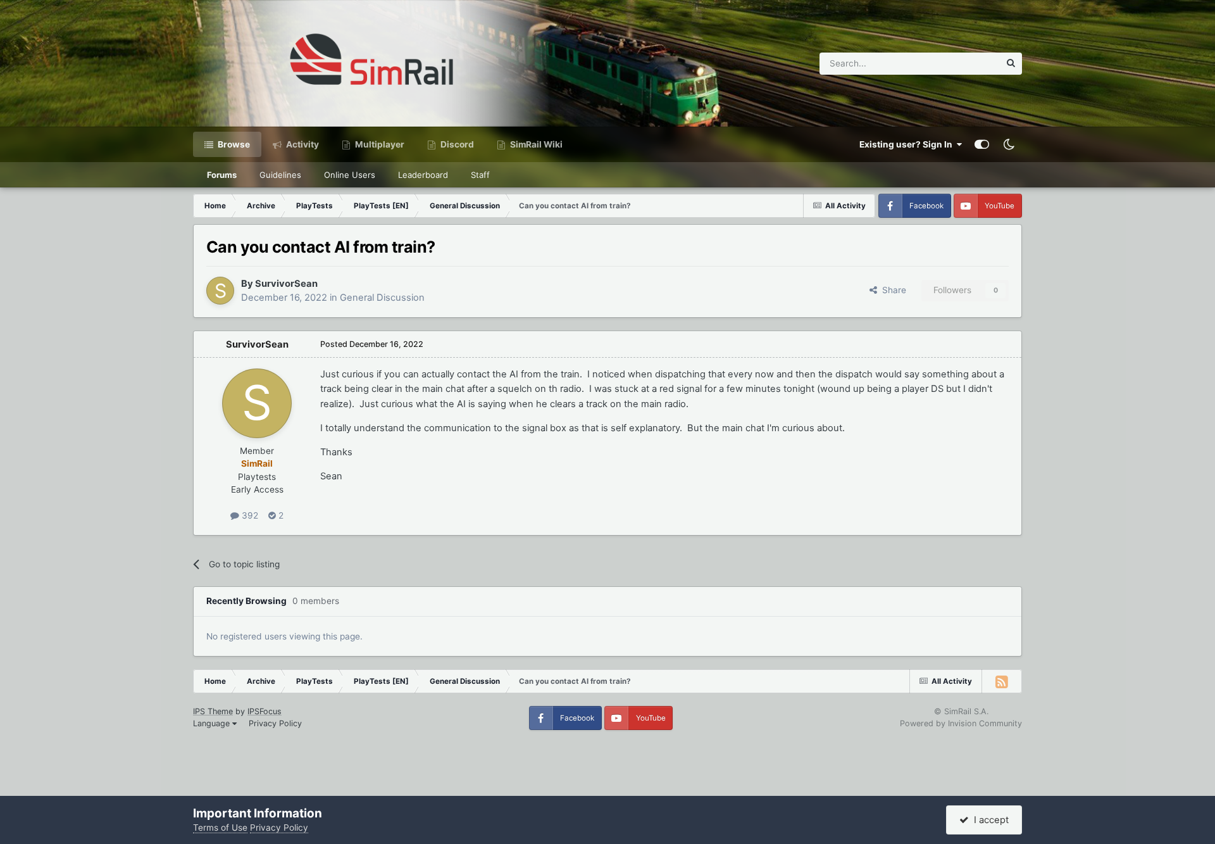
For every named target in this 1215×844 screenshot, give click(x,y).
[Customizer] (981, 144)
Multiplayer (378, 144)
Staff (480, 175)
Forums (222, 175)
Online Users (349, 175)
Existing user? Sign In (907, 144)
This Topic (962, 63)
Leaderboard (423, 175)
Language (212, 723)
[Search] (1011, 64)
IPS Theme (213, 711)
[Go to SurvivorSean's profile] (220, 291)
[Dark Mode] (1008, 144)
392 (248, 515)
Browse (233, 144)
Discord (456, 144)
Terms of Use (220, 827)
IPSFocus (264, 711)
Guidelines (280, 175)
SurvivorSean (286, 283)
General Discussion (382, 297)
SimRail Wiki (535, 144)
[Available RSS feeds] (1001, 681)
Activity (301, 144)
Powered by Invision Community (961, 723)
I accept (989, 820)
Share (891, 290)
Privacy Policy (275, 723)
